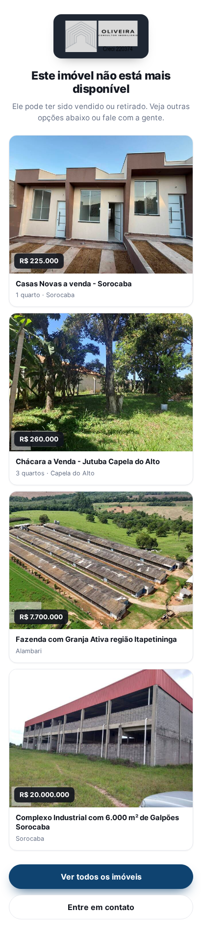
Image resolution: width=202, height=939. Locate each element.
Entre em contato (101, 907)
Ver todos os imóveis (101, 877)
